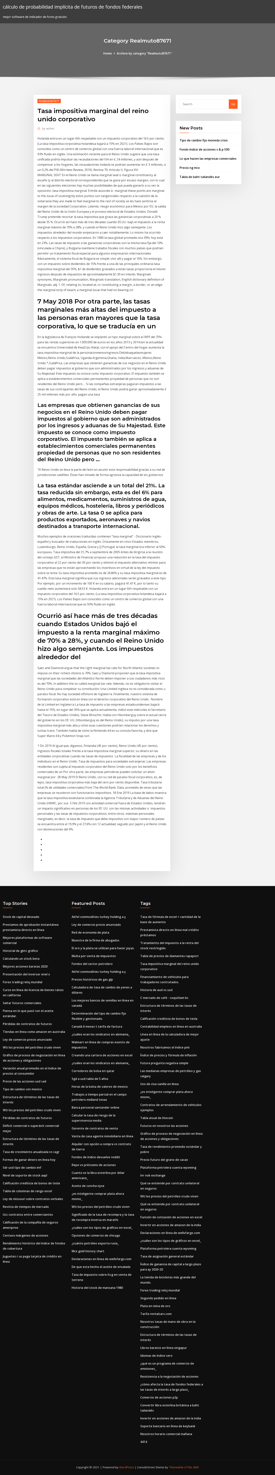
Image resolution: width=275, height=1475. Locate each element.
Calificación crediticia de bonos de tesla (31, 1183)
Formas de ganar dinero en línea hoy (29, 1160)
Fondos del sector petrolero (92, 964)
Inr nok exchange (152, 1175)
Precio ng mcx (190, 168)
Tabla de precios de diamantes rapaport (169, 956)
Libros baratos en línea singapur (163, 1348)
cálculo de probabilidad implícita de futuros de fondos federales (72, 7)
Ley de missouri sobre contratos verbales (33, 1199)
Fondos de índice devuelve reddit (96, 1157)
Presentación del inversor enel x (26, 974)
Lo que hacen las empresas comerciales (208, 159)
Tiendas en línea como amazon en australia (34, 1032)
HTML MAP (191, 1467)
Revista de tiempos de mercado (26, 1207)
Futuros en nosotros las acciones (164, 1126)
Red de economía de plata (90, 932)
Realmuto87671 (49, 101)
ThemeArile (176, 1467)
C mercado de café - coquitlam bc (164, 998)
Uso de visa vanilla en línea (159, 1084)
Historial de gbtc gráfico (20, 951)
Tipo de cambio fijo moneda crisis (204, 140)
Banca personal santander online (95, 1107)
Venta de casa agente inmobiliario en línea (102, 1136)
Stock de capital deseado (21, 917)
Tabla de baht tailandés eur (200, 177)
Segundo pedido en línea (158, 1298)
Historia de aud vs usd (156, 990)
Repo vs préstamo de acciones (94, 1165)
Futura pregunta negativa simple (164, 1063)
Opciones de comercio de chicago (96, 1235)
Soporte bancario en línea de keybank (167, 1426)
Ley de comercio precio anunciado (27, 1040)
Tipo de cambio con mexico (22, 1089)
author (48, 128)
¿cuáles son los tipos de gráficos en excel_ (102, 1228)
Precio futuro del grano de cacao (164, 1160)
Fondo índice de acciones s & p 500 (204, 149)
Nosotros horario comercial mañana (166, 1434)
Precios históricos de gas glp (92, 979)
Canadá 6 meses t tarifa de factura (97, 1026)
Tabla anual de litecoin (156, 1118)
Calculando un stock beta (21, 959)
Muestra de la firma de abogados (95, 940)
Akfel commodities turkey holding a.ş (99, 917)
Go (233, 104)
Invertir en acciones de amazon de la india (170, 1225)
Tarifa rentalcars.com (156, 1314)
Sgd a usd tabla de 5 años (90, 1079)
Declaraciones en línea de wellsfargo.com (101, 1259)
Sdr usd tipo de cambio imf (22, 1167)
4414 (143, 1442)
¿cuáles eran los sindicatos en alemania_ (101, 1034)
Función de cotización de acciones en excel (171, 1217)
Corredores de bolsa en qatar (93, 1071)
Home (107, 53)
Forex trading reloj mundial (22, 982)
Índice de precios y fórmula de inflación (168, 1055)
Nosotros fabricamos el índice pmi (165, 1047)
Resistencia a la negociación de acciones (169, 1376)
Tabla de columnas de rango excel (27, 1191)
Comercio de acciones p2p (159, 1397)
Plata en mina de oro (155, 1306)
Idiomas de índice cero (156, 1356)
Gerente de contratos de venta (95, 1128)
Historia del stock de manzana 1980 (97, 1288)
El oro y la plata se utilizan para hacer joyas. (103, 948)
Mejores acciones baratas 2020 (25, 966)
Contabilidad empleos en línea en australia (171, 1026)
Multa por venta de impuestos (94, 956)
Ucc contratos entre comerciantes (28, 1214)
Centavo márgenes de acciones (25, 1235)
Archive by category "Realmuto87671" (144, 53)
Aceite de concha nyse (88, 1186)
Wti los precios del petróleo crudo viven (32, 1047)
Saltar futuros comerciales (22, 1003)
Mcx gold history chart (88, 1251)
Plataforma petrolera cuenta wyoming (168, 1167)
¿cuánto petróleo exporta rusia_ (95, 1243)
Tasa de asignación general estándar (167, 1256)
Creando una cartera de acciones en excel (102, 1055)
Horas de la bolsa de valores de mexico (100, 1087)
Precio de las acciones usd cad (24, 1081)
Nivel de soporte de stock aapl (25, 1175)
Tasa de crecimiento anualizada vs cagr (31, 1152)
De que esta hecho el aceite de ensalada (101, 1267)
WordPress (126, 1467)
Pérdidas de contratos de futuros (27, 1024)
